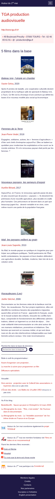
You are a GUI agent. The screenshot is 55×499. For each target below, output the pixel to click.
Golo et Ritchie (10, 449)
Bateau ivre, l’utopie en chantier (18, 78)
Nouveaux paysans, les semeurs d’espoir (23, 182)
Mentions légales (27, 478)
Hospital (7, 453)
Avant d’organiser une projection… (15, 363)
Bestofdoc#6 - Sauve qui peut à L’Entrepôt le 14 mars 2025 (26, 405)
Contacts (27, 485)
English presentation (27, 495)
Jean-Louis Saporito (10, 245)
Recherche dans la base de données (16, 346)
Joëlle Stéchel (8, 299)
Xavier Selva (7, 84)
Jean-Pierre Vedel (9, 134)
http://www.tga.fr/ (9, 30)
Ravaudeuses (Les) (11, 293)
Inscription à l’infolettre (27, 492)
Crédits (28, 481)
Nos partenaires (27, 488)
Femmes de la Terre (12, 129)
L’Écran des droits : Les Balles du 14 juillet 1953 (21, 390)
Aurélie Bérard (8, 188)
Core (38, 466)
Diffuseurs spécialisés (10, 371)
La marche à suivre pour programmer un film (20, 367)
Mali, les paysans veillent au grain (19, 239)
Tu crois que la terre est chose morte (19, 458)
